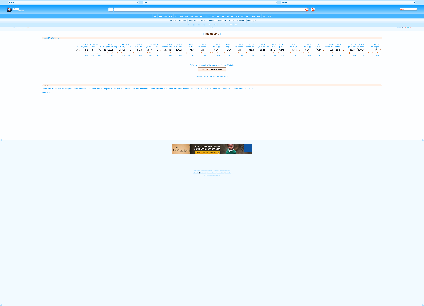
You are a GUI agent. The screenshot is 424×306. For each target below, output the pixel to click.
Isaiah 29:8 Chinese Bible (201, 89)
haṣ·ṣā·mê (250, 47)
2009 (330, 44)
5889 (190, 44)
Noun (282, 55)
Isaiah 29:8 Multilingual (101, 89)
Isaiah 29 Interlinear (51, 38)
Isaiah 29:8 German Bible (243, 89)
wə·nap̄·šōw (177, 47)
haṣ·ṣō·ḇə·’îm (108, 47)
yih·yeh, (149, 47)
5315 (280, 44)
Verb (377, 55)
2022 (91, 44)
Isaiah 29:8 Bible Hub (158, 89)
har (93, 47)
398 (318, 44)
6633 (109, 44)
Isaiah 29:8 (46, 89)
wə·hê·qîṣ (307, 47)
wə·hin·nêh (329, 47)
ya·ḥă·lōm (352, 47)
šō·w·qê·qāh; (167, 47)
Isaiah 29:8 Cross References (137, 89)
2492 (352, 44)
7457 (338, 44)
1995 (138, 44)
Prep (99, 55)
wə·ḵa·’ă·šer (271, 47)
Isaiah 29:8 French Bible (222, 89)
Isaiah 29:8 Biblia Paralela (178, 89)
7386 (293, 44)
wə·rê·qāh (293, 47)
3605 (127, 44)
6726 (84, 44)
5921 (97, 44)
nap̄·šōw (281, 47)
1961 (375, 44)
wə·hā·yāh (375, 47)
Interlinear (19, 28)
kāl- (130, 47)
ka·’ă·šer (360, 47)
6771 (250, 44)
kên (157, 47)
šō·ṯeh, (228, 47)
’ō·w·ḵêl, (318, 47)
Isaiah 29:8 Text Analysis (62, 89)
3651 (155, 44)
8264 (168, 44)
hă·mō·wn (138, 47)
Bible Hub (46, 93)
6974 (307, 44)
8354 (227, 44)
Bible (14, 28)
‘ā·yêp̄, (191, 47)
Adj (340, 55)
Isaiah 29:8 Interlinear (81, 89)
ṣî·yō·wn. (84, 47)
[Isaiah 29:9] (421, 145)
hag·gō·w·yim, (119, 47)
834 (360, 44)
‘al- (100, 47)
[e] (378, 44)
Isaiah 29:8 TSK (117, 89)
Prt (363, 55)
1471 (121, 44)
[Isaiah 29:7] (3, 145)
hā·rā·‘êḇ (338, 47)
